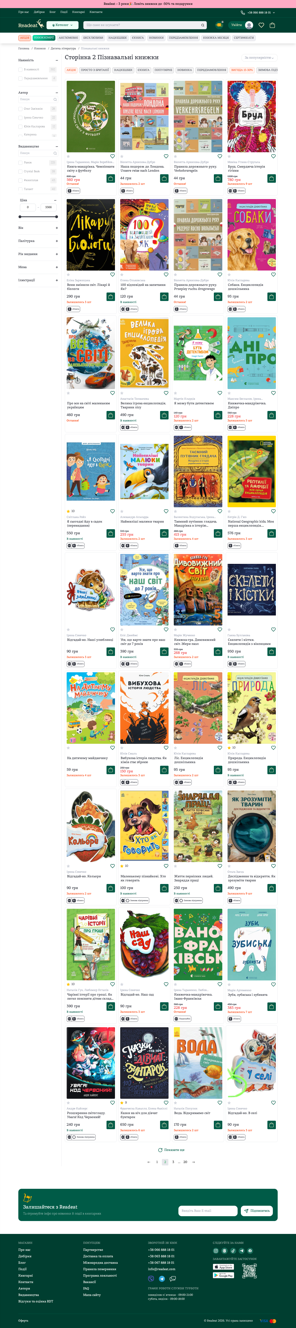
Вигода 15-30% (242, 70)
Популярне (163, 70)
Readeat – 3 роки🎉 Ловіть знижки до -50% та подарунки (148, 4)
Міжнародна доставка (100, 1263)
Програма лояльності (100, 1275)
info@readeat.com (161, 1269)
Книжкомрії (44, 37)
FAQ (86, 1288)
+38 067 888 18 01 (161, 1263)
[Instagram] (216, 1251)
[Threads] (225, 1251)
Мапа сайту (92, 1295)
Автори (24, 1288)
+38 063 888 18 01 (161, 1256)
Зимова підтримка (273, 70)
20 (185, 1162)
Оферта (23, 1320)
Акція (24, 37)
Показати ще (174, 1150)
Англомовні (68, 37)
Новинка (184, 70)
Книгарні (78, 12)
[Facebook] (250, 1251)
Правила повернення (99, 1269)
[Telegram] (241, 1251)
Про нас (23, 12)
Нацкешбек (118, 37)
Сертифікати (244, 37)
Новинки (156, 37)
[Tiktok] (233, 1251)
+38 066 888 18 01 (259, 12)
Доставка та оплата (98, 1256)
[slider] (20, 216)
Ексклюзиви (93, 37)
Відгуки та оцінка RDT (35, 1301)
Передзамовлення (183, 37)
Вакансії (89, 1282)
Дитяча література (63, 48)
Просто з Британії (95, 70)
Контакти (96, 12)
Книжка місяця (216, 37)
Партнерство (93, 1250)
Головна (23, 48)
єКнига (138, 37)
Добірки (39, 12)
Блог (53, 12)
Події (63, 12)
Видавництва (28, 1295)
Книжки (40, 48)
